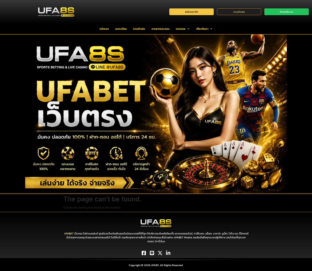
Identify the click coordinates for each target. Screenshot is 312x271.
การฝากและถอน (160, 29)
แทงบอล (180, 29)
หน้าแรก (104, 29)
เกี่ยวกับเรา (202, 29)
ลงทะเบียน (121, 29)
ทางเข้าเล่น (139, 29)
